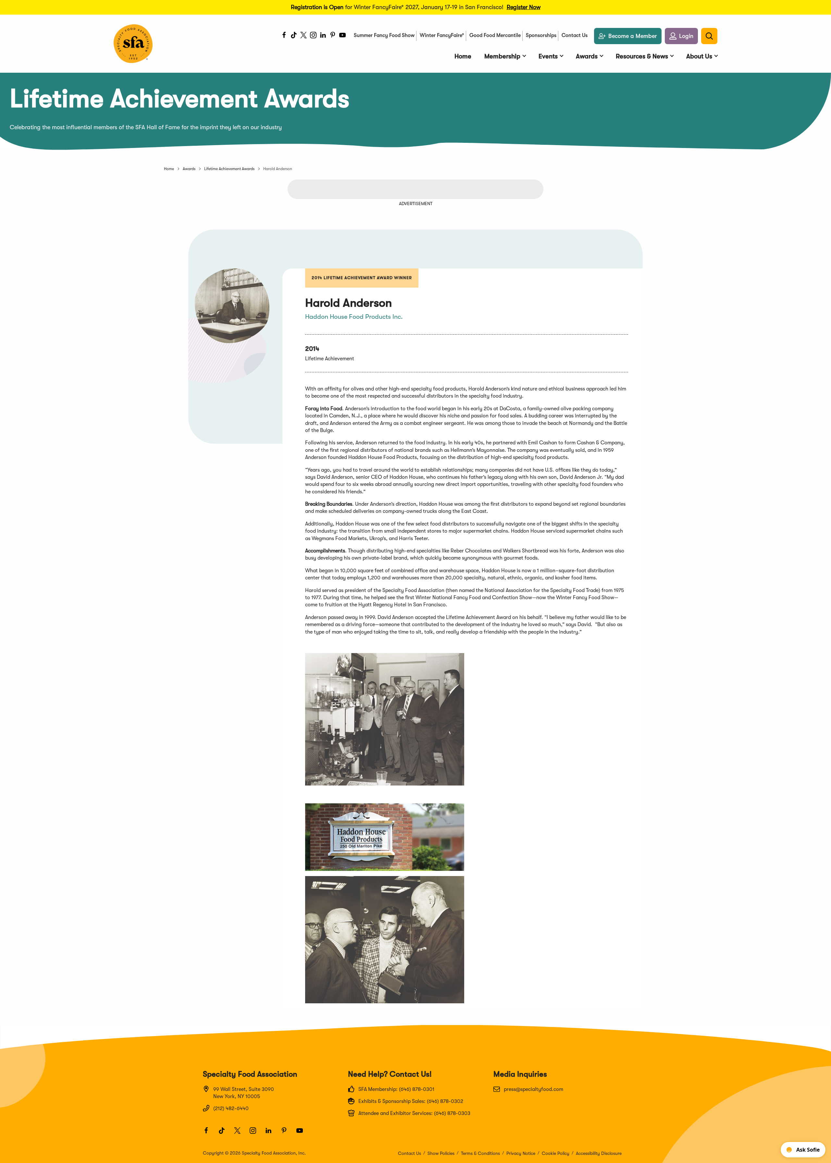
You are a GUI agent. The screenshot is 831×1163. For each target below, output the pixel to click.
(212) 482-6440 (231, 1108)
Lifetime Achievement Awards (229, 169)
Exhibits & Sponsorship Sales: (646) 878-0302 (410, 1101)
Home (169, 169)
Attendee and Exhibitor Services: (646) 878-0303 (414, 1113)
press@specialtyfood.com (533, 1089)
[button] (681, 36)
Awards (189, 169)
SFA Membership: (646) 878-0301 (396, 1089)
